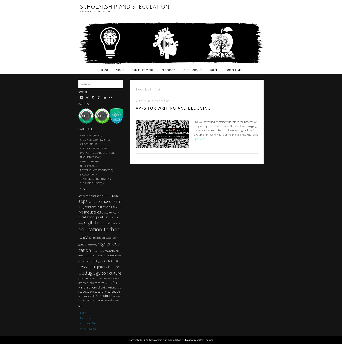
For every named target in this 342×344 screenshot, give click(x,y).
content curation (97, 207)
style (92, 296)
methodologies (94, 261)
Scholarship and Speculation (165, 339)
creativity (107, 212)
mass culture (86, 255)
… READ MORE (199, 139)
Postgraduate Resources (95, 170)
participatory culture (103, 266)
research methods (104, 291)
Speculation (87, 174)
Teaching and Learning (93, 178)
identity (101, 251)
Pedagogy (168, 70)
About (120, 70)
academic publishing (90, 196)
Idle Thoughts (193, 70)
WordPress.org (88, 328)
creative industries (99, 209)
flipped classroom (107, 237)
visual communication (91, 300)
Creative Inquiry (89, 135)
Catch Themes (205, 339)
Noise (214, 70)
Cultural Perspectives (93, 148)
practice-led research (91, 283)
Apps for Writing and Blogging (173, 108)
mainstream (112, 251)
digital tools (96, 222)
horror (94, 251)
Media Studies (88, 161)
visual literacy (113, 300)
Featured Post (88, 157)
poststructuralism (106, 278)
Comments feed (88, 323)
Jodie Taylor (161, 101)
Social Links (234, 70)
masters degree (105, 255)
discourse (114, 223)
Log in (83, 312)
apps (82, 201)
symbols (116, 296)
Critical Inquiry (89, 144)
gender (82, 244)
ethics (92, 237)
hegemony (92, 244)
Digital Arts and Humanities (96, 152)
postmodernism (88, 278)
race (107, 283)
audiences (92, 202)
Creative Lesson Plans (92, 139)
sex (119, 291)
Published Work (143, 70)
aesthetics (112, 195)
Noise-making (87, 165)
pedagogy (89, 272)
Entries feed (86, 318)
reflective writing (106, 287)
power (117, 278)
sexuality (83, 296)
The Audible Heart (90, 183)
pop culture (111, 273)
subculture (104, 295)
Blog (104, 70)
